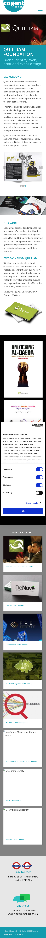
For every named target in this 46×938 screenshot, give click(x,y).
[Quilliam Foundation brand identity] (22, 549)
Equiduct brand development (17, 722)
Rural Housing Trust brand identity (19, 683)
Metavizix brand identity (15, 839)
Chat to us (23, 905)
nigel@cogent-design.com (26, 913)
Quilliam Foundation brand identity (19, 567)
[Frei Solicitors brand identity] (22, 627)
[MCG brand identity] (22, 783)
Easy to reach (23, 872)
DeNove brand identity (15, 606)
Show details (32, 503)
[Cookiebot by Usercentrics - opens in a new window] (32, 425)
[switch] (39, 477)
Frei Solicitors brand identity (16, 644)
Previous (5, 167)
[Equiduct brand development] (22, 705)
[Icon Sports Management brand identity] (22, 744)
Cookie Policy (18, 934)
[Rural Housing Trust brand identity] (22, 666)
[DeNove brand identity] (22, 588)
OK (23, 511)
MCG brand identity (13, 800)
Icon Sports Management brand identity (21, 761)
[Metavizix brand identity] (22, 822)
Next (41, 167)
